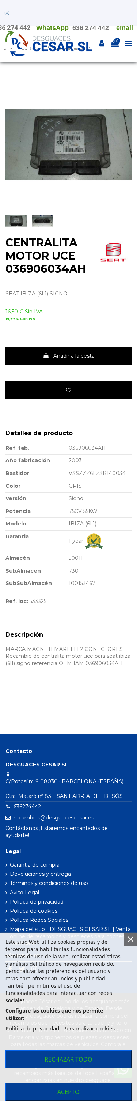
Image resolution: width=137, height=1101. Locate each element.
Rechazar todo (68, 1059)
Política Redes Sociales (39, 920)
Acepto (68, 1092)
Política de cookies (33, 911)
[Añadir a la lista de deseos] (68, 390)
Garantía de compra (35, 864)
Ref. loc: (16, 601)
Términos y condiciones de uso (49, 883)
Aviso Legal (24, 892)
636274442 (27, 806)
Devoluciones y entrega (40, 874)
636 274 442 (90, 27)
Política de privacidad (37, 901)
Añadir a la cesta (74, 355)
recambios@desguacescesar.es (54, 817)
